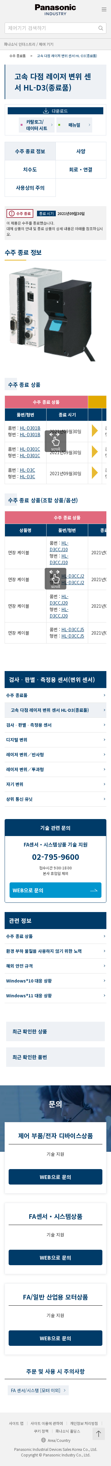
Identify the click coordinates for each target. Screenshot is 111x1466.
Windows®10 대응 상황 (29, 981)
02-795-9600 (55, 856)
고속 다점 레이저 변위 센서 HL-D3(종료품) (50, 710)
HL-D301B (30, 428)
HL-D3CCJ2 (72, 576)
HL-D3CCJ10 (59, 546)
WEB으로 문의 (28, 890)
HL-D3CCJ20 (59, 599)
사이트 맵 (16, 1423)
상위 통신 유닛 (19, 799)
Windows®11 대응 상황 (29, 995)
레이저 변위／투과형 (25, 769)
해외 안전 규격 (19, 966)
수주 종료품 (17, 55)
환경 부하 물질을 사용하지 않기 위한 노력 (44, 951)
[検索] (100, 28)
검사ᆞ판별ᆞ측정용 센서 (28, 725)
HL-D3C (27, 470)
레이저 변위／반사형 (25, 754)
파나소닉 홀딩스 (68, 1431)
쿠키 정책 (41, 1431)
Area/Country (59, 1440)
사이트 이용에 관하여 (47, 1423)
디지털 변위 (16, 740)
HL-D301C (30, 449)
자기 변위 (14, 784)
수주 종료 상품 (19, 936)
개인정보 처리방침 (84, 1423)
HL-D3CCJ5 (72, 629)
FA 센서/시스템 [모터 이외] (35, 1390)
